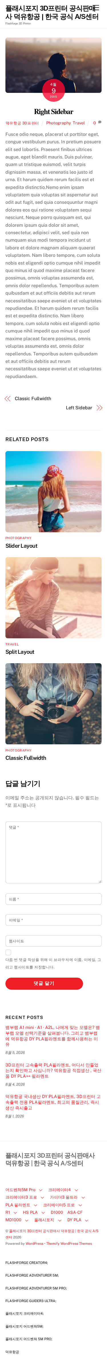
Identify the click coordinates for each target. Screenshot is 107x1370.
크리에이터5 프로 (59, 1204)
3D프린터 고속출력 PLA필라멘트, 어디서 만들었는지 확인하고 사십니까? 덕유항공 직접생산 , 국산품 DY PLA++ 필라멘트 (53, 1070)
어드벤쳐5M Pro (20, 1189)
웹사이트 (16, 941)
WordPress (34, 1243)
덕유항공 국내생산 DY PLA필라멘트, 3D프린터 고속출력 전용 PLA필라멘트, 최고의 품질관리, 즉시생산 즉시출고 (53, 1102)
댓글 (14, 827)
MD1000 (13, 1219)
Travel (79, 122)
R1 (7, 1212)
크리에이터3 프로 (21, 1197)
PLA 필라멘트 (17, 1204)
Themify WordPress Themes (69, 1243)
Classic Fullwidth (33, 398)
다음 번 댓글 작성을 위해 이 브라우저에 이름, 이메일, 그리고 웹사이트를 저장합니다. (53, 963)
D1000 (57, 1212)
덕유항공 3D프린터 (22, 123)
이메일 (16, 920)
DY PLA (74, 1219)
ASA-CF (75, 1212)
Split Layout (20, 652)
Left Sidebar (79, 407)
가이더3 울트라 (64, 1197)
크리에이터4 (59, 1189)
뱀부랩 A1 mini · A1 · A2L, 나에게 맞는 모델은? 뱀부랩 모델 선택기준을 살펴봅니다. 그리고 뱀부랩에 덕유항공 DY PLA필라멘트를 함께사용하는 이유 (52, 1036)
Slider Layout (21, 546)
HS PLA (30, 1212)
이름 (14, 899)
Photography (58, 122)
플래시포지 (44, 1219)
